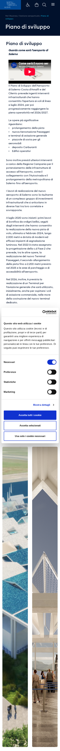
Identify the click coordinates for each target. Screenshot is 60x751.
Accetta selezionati (30, 425)
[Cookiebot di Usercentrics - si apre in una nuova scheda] (42, 312)
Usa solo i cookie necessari (30, 436)
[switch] (51, 372)
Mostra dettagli (41, 404)
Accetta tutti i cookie (30, 415)
